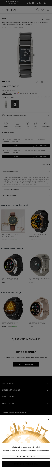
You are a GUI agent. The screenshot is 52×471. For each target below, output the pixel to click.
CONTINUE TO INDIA (26, 456)
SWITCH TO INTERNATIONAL (26, 464)
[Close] (26, 418)
